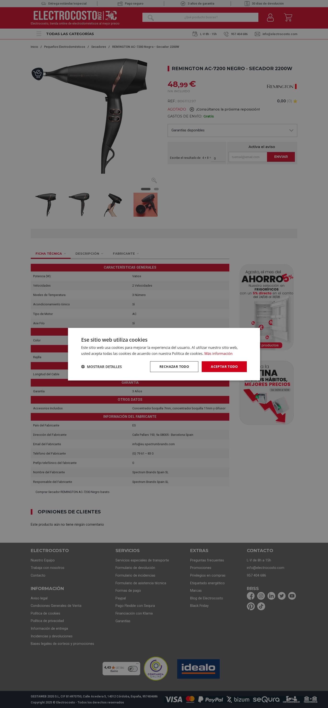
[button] (101, 366)
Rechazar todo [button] (174, 366)
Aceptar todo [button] (224, 366)
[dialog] (164, 354)
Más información (218, 353)
